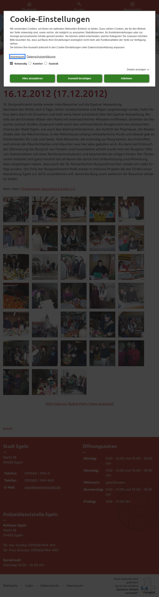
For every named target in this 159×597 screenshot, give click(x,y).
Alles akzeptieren (32, 78)
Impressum (17, 56)
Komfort (37, 63)
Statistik (53, 63)
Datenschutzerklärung (41, 56)
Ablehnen (126, 78)
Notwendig (21, 63)
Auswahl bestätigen (79, 78)
